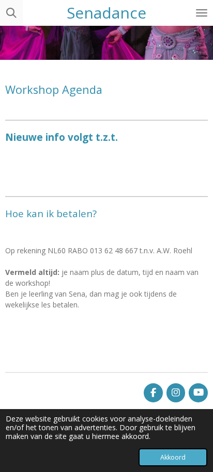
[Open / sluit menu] (201, 13)
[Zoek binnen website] (11, 13)
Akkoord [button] (173, 457)
